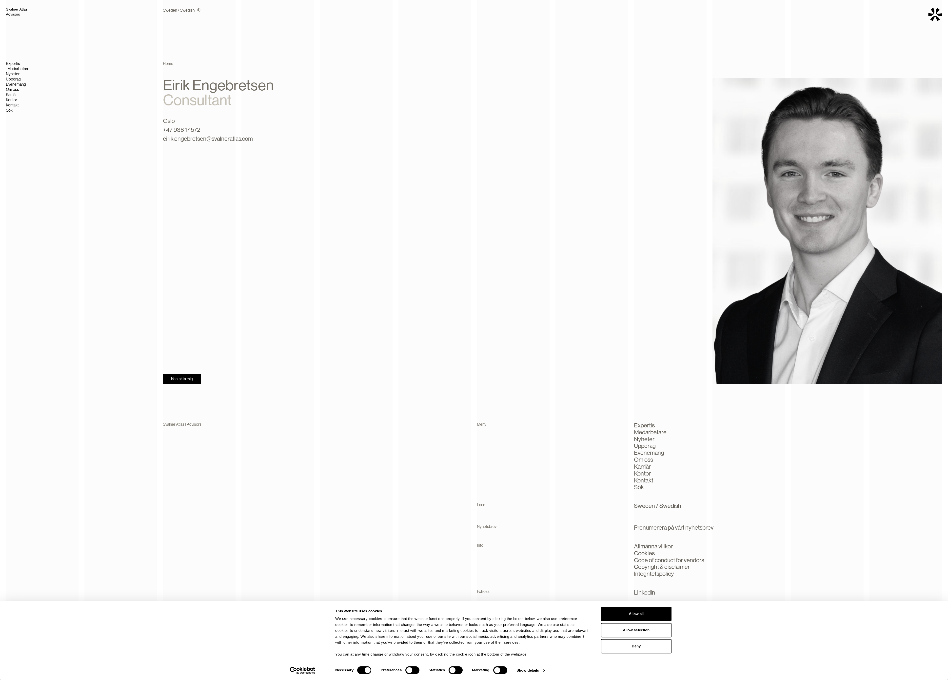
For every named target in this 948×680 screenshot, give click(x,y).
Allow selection (636, 630)
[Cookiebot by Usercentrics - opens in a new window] (302, 670)
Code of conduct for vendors (669, 560)
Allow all (636, 614)
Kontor (11, 100)
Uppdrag (13, 79)
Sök (9, 110)
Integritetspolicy (654, 573)
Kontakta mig (182, 379)
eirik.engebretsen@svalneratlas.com (208, 138)
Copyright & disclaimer (662, 566)
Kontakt (12, 105)
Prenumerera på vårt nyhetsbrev (673, 527)
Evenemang (16, 84)
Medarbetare (650, 432)
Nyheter (13, 74)
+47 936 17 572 (181, 129)
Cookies (644, 553)
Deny (636, 646)
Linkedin (644, 592)
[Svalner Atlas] (25, 12)
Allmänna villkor (653, 546)
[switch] (412, 670)
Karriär (11, 94)
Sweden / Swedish (179, 10)
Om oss (12, 89)
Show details (527, 670)
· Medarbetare (17, 68)
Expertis (13, 63)
